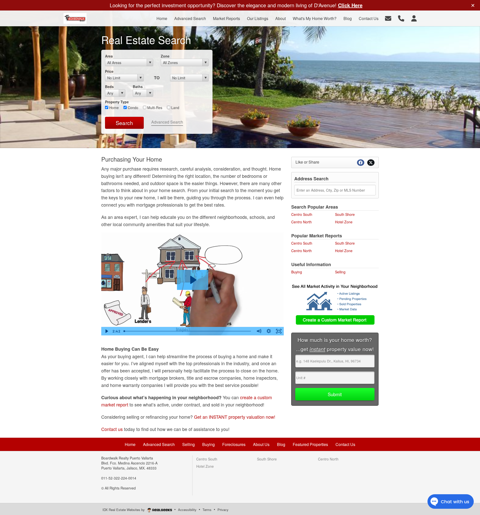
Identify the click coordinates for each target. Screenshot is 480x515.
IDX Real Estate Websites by (124, 509)
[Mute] (259, 331)
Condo (132, 107)
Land (174, 107)
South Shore (345, 214)
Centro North (301, 221)
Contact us (112, 429)
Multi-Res (154, 107)
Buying (296, 271)
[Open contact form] (388, 18)
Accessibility (187, 509)
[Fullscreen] (279, 331)
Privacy (223, 509)
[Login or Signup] (414, 18)
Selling (340, 271)
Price (109, 71)
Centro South (301, 214)
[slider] (187, 331)
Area (109, 56)
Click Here (350, 5)
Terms (207, 509)
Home (113, 107)
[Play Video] (106, 331)
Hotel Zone (343, 221)
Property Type (117, 101)
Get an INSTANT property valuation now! (234, 416)
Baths (138, 86)
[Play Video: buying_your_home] (192, 280)
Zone (165, 56)
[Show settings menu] (269, 331)
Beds (109, 86)
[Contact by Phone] (401, 18)
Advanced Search (167, 122)
